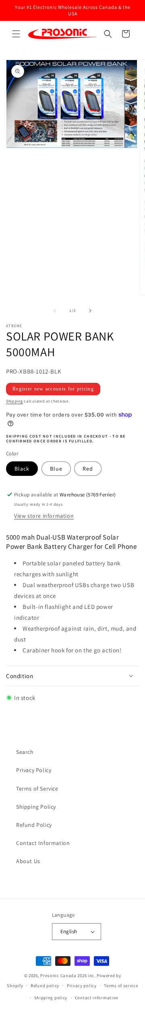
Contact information (96, 997)
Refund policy (45, 985)
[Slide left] (55, 311)
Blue (56, 468)
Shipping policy (51, 997)
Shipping (14, 401)
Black (21, 468)
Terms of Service (37, 788)
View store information (44, 515)
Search (25, 752)
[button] (16, 34)
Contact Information (43, 843)
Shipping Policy (36, 806)
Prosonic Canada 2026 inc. (68, 975)
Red (88, 468)
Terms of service (121, 985)
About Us (28, 861)
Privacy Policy (33, 770)
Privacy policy (82, 985)
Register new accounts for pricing (53, 389)
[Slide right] (90, 311)
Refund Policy (34, 824)
